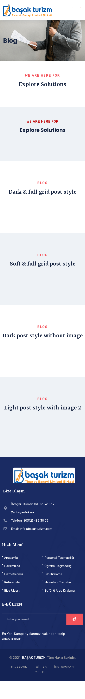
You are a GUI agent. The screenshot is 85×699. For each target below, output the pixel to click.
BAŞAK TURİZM (33, 658)
